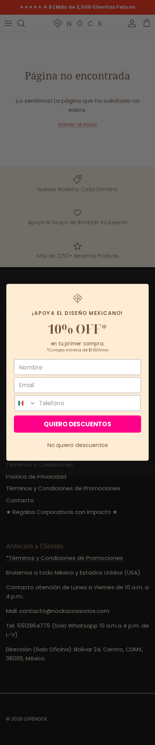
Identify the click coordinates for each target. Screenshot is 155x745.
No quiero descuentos (77, 445)
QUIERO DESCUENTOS (77, 424)
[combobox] (25, 403)
